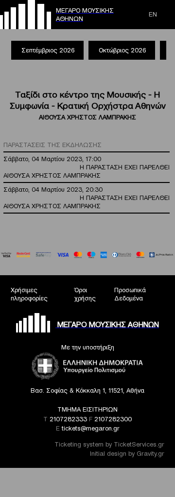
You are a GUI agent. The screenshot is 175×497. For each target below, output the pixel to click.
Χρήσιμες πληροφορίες (29, 294)
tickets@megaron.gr (91, 428)
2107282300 (113, 419)
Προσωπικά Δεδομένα (130, 294)
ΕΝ (153, 14)
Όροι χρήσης (85, 294)
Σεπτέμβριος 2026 (47, 50)
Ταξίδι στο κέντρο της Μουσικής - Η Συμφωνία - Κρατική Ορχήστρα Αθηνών (88, 100)
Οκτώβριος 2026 (122, 50)
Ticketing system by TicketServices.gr (109, 444)
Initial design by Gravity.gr (127, 453)
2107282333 (68, 419)
